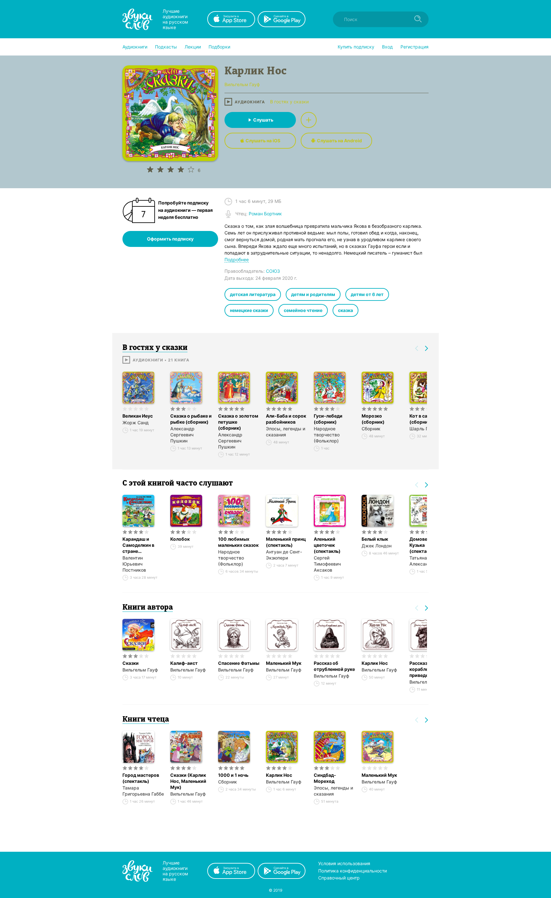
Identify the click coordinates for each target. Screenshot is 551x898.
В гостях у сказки (289, 101)
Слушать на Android (339, 140)
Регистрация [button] (414, 46)
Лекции (193, 46)
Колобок (180, 539)
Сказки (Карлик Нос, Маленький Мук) (188, 781)
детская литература (253, 294)
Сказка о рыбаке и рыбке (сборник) (191, 419)
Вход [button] (387, 46)
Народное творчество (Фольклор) (327, 434)
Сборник (371, 428)
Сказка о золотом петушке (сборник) (238, 422)
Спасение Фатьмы (238, 663)
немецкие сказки (249, 310)
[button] (134, 46)
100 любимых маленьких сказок (238, 542)
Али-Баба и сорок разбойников (286, 419)
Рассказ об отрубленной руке (334, 666)
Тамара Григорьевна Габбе (143, 791)
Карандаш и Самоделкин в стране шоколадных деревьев (138, 545)
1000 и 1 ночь (233, 775)
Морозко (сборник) (373, 419)
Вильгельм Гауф (140, 669)
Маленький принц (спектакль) (286, 542)
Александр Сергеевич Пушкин (182, 434)
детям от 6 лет (367, 294)
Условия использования (344, 863)
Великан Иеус (137, 416)
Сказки (130, 663)
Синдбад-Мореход (325, 778)
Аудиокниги (134, 46)
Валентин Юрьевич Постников (134, 564)
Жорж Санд (135, 422)
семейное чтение (303, 310)
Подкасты (166, 46)
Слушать (263, 119)
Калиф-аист (184, 663)
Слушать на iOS (263, 140)
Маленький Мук (283, 663)
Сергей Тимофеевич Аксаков (327, 564)
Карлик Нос (375, 663)
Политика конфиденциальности (352, 870)
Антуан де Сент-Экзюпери (284, 554)
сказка (345, 310)
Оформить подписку (170, 238)
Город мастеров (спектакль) (140, 778)
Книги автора (147, 608)
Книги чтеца (145, 720)
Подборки (219, 46)
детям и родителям (313, 294)
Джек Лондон (377, 545)
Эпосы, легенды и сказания (285, 431)
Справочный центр (339, 877)
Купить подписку (356, 46)
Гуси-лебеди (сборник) (328, 419)
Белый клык (375, 539)
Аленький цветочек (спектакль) (327, 545)
